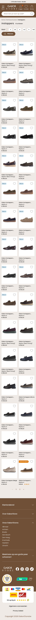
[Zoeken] (32, 13)
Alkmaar (5, 527)
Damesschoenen (11, 20)
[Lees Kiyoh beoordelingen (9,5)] (28, 600)
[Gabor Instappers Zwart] (9, 138)
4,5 (24, 29)
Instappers (21, 20)
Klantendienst (8, 505)
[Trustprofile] (25, 579)
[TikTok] (32, 569)
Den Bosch (6, 535)
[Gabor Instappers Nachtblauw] (27, 55)
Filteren (10, 34)
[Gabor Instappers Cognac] (27, 194)
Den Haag (6, 537)
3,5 (15, 29)
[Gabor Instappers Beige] (9, 472)
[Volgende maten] (34, 29)
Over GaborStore (9, 514)
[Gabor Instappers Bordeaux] (27, 250)
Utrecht (5, 545)
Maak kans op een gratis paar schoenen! (15, 555)
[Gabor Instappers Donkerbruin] (9, 166)
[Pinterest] (27, 569)
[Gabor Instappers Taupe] (9, 83)
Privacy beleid (18, 611)
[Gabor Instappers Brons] (27, 389)
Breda (4, 532)
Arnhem (5, 529)
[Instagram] (22, 569)
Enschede (6, 540)
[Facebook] (17, 569)
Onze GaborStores (10, 523)
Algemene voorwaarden (18, 606)
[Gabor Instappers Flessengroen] (9, 55)
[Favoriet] (14, 45)
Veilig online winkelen (19, 2)
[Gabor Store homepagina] (11, 7)
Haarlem (5, 543)
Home (3, 20)
